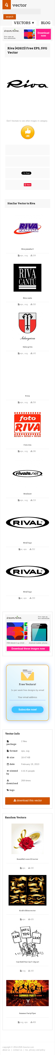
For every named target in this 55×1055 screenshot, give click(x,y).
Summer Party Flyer (27, 1013)
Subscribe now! (27, 709)
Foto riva (27, 445)
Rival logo (27, 543)
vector (19, 5)
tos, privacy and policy (35, 1050)
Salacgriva (27, 347)
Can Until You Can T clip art (27, 962)
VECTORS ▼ (24, 23)
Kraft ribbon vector (27, 911)
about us (6, 1050)
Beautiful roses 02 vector (27, 859)
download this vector (29, 800)
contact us (17, 1050)
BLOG (46, 23)
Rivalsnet (27, 494)
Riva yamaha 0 (27, 249)
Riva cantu (27, 298)
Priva (27, 396)
